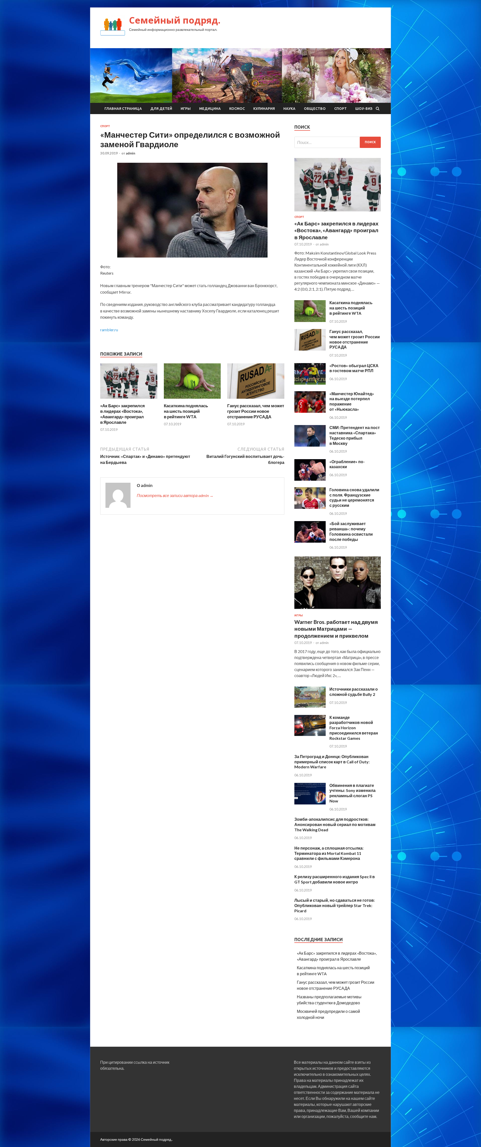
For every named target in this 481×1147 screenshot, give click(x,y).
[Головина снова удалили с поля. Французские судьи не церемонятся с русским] (310, 507)
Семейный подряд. (174, 20)
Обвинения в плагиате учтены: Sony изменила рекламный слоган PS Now (352, 793)
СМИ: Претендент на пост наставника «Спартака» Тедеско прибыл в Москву (354, 435)
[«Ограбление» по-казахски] (310, 479)
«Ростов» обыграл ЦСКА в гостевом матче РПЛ (354, 368)
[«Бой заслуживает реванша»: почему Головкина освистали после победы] (310, 541)
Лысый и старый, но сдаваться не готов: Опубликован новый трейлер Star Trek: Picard (334, 905)
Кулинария (264, 109)
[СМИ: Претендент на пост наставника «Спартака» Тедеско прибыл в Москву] (310, 445)
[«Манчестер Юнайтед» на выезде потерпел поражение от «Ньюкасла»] (310, 411)
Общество (315, 109)
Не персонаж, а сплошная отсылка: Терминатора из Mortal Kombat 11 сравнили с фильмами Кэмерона (329, 853)
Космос (237, 109)
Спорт (340, 109)
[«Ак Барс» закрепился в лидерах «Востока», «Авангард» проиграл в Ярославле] (128, 399)
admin (130, 153)
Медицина (210, 109)
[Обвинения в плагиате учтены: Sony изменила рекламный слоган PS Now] (310, 802)
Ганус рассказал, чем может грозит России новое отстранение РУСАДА (255, 411)
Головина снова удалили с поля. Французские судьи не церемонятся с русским (354, 497)
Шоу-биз (364, 109)
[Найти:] (337, 142)
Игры (186, 109)
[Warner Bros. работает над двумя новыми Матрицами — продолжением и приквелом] (337, 610)
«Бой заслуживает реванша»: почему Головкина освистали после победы (351, 531)
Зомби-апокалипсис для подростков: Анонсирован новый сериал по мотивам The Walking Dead (335, 824)
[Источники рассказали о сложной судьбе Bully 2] (310, 706)
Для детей (161, 109)
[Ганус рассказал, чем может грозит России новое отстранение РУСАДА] (255, 399)
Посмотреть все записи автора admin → (175, 495)
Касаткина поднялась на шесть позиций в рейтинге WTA (186, 411)
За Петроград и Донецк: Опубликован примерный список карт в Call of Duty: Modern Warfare (332, 761)
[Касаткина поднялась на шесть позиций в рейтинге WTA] (192, 399)
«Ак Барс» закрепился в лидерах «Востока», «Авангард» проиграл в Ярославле (122, 414)
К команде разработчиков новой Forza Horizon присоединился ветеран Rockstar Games (353, 728)
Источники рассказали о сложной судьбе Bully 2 (353, 692)
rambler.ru (109, 329)
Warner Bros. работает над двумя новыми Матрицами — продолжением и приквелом (336, 629)
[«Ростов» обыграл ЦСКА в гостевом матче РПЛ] (310, 383)
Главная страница (123, 109)
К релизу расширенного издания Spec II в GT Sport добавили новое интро (334, 879)
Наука (289, 109)
